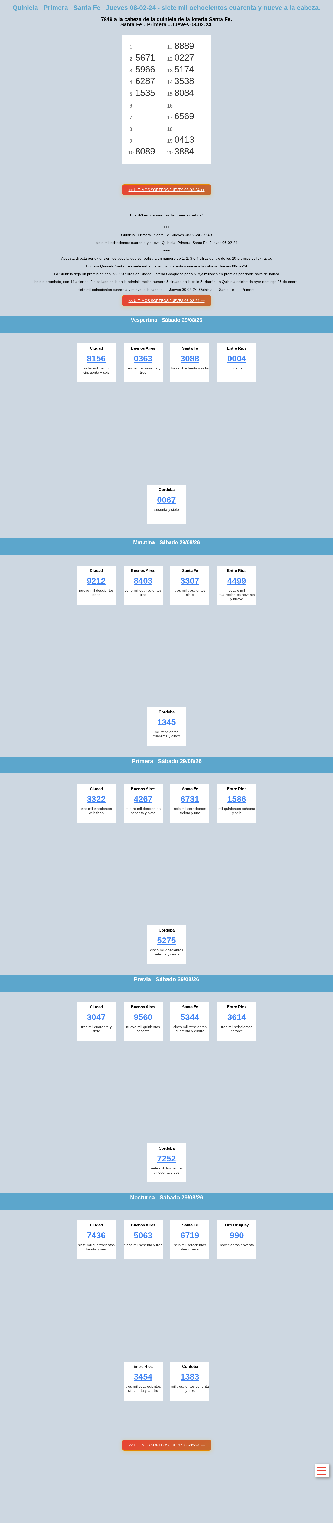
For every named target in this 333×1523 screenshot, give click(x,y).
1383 (190, 1376)
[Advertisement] (166, 431)
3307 (190, 581)
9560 (143, 1017)
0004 (236, 358)
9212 (96, 581)
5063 (143, 1235)
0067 (166, 500)
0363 (143, 358)
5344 (190, 1017)
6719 (190, 1235)
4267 (143, 799)
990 (237, 1235)
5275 (166, 940)
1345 (166, 722)
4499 (236, 581)
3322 (96, 799)
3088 (190, 358)
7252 (166, 1158)
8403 (143, 581)
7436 (96, 1235)
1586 (236, 799)
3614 (236, 1017)
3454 (143, 1376)
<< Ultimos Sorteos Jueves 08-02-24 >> (167, 190)
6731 (190, 799)
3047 (96, 1017)
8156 (96, 358)
